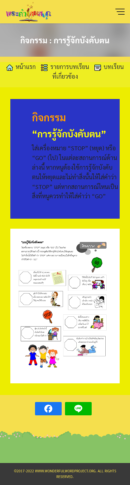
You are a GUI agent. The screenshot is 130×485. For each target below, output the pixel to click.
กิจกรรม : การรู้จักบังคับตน (65, 40)
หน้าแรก (26, 66)
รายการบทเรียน (69, 66)
